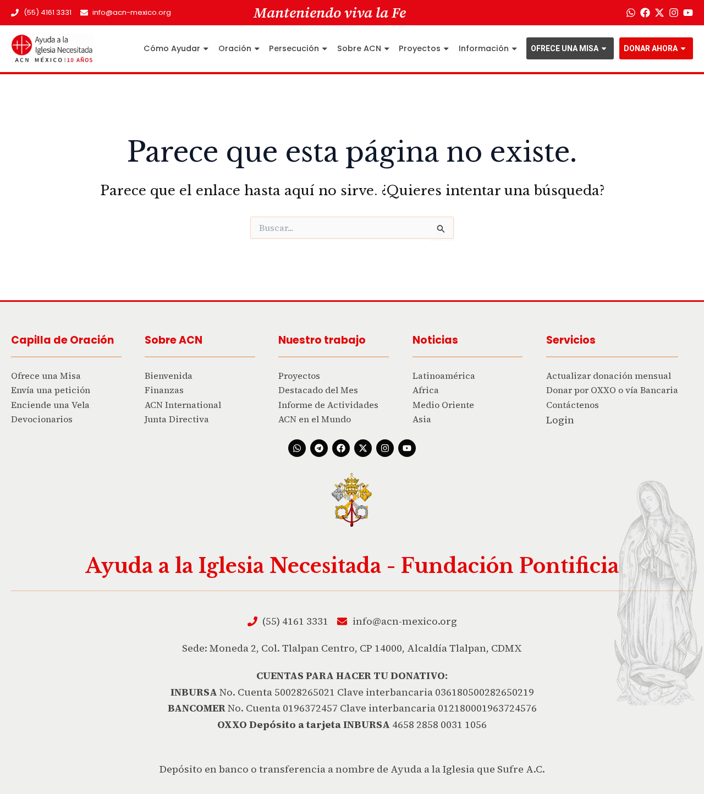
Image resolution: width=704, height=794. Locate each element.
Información (484, 48)
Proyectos (420, 48)
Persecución (294, 48)
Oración (234, 48)
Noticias (435, 340)
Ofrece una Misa (564, 48)
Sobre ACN (359, 48)
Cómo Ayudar (172, 48)
